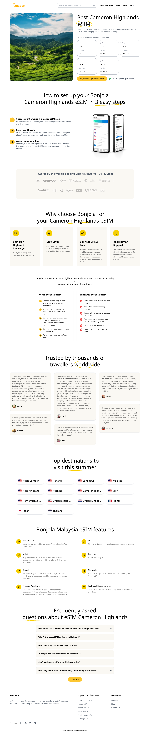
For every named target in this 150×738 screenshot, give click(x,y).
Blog (118, 5)
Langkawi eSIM (83, 708)
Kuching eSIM (82, 719)
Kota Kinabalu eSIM (84, 715)
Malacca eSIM (82, 711)
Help (125, 5)
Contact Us (115, 708)
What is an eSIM (106, 5)
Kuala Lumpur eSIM (85, 700)
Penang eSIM (82, 704)
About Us (114, 700)
